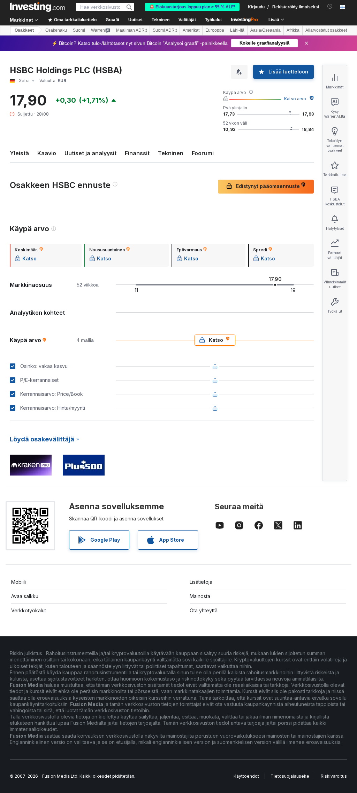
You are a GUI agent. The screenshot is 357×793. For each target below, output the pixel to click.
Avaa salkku (24, 596)
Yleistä (19, 153)
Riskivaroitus (334, 776)
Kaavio (46, 153)
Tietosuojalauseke (290, 776)
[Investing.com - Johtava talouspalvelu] (37, 7)
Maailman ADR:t (131, 30)
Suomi (79, 30)
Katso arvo (295, 98)
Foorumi (203, 153)
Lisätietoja (201, 582)
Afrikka (293, 30)
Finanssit (137, 153)
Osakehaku (56, 30)
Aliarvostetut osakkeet (326, 30)
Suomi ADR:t (165, 30)
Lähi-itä (237, 30)
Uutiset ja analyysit (90, 153)
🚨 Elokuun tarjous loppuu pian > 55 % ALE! (192, 7)
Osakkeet (24, 30)
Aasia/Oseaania (265, 30)
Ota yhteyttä (204, 610)
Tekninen (170, 153)
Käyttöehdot (246, 776)
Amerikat (191, 30)
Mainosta (200, 596)
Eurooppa (214, 30)
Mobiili (18, 582)
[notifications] (330, 6)
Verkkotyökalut (28, 610)
